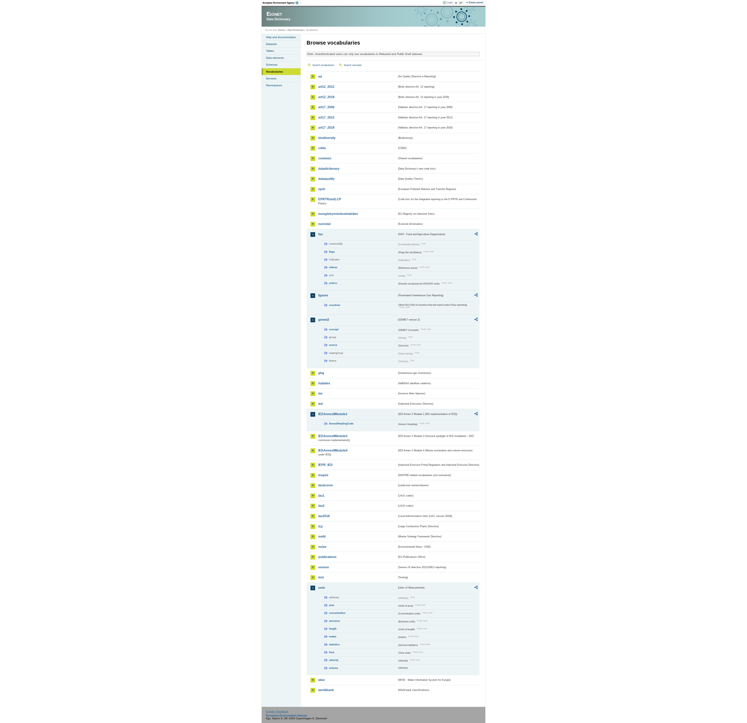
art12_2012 (326, 86)
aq (320, 76)
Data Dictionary (295, 30)
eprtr (321, 189)
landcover (325, 485)
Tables (270, 50)
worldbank (326, 690)
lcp (320, 526)
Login (450, 2)
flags (332, 251)
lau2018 (324, 516)
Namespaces (274, 85)
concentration (337, 612)
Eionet (281, 30)
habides (324, 383)
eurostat (324, 224)
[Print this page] (456, 3)
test (321, 577)
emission (334, 620)
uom (321, 587)
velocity (333, 660)
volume (333, 668)
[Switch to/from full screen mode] (461, 3)
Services (271, 78)
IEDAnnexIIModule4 (332, 450)
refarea (333, 267)
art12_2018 (326, 97)
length (333, 628)
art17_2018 (326, 127)
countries (334, 305)
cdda (322, 148)
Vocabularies (274, 71)
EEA (282, 3)
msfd (322, 536)
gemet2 (323, 319)
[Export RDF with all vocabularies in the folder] (476, 234)
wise (321, 680)
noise (322, 546)
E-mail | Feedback (277, 711)
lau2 (321, 505)
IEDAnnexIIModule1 (332, 414)
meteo (332, 636)
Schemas (271, 64)
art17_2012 (326, 117)
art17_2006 (326, 107)
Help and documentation (281, 37)
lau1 (321, 495)
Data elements (275, 57)
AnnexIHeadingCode (341, 423)
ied (320, 403)
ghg (321, 373)
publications (327, 557)
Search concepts (352, 65)
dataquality (326, 178)
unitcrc (333, 283)
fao (320, 234)
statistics (334, 644)
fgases (323, 295)
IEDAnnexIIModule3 (332, 436)
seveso (323, 567)
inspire (323, 475)
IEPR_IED (325, 464)
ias (320, 393)
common (324, 158)
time (331, 652)
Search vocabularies (323, 65)
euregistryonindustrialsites (338, 213)
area (331, 605)
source (333, 344)
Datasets (271, 44)
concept (333, 329)
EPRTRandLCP (329, 199)
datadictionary (328, 168)
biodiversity (327, 138)
